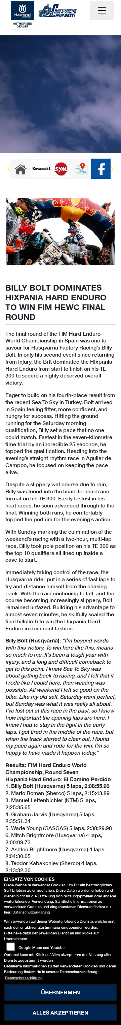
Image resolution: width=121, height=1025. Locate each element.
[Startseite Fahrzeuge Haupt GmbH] (22, 14)
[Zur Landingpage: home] (20, 169)
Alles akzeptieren (60, 1012)
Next (112, 170)
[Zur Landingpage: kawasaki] (41, 169)
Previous (9, 170)
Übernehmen (60, 992)
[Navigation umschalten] (102, 10)
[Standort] (81, 169)
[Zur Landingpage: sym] (61, 169)
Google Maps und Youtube (41, 947)
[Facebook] (101, 169)
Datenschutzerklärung (31, 912)
